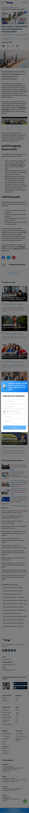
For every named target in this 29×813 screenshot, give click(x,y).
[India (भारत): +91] (4, 411)
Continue (14, 427)
